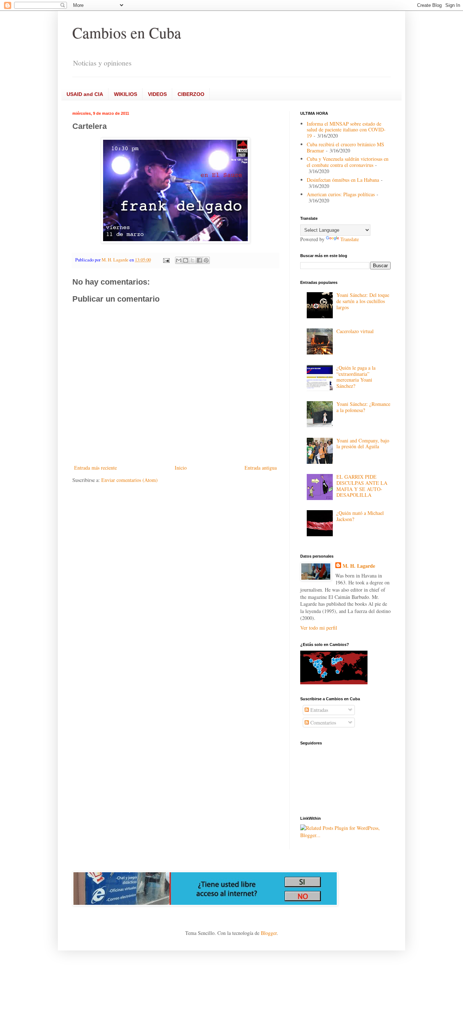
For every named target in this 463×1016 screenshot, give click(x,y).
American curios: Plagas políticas (341, 194)
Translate (349, 239)
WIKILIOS (125, 94)
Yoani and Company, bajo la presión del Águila (362, 443)
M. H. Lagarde (359, 566)
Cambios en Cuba (126, 32)
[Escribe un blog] (185, 260)
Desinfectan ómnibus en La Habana (343, 179)
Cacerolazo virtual (355, 331)
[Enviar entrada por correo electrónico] (166, 260)
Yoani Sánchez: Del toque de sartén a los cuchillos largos (362, 301)
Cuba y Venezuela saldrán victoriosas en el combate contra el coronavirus (347, 161)
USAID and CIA (85, 94)
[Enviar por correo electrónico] (178, 260)
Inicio (181, 467)
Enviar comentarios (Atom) (129, 479)
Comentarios (322, 722)
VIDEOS (157, 94)
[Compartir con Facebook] (199, 260)
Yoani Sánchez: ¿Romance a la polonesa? (363, 406)
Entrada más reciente (95, 467)
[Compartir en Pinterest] (206, 260)
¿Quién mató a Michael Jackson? (360, 515)
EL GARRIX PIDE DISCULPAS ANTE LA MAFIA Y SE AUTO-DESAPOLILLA (361, 485)
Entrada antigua (261, 467)
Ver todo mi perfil (318, 627)
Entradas (318, 709)
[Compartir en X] (192, 260)
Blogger (269, 932)
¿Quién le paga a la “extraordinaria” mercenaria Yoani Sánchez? (355, 376)
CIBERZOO (191, 94)
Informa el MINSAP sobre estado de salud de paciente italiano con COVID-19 (346, 129)
